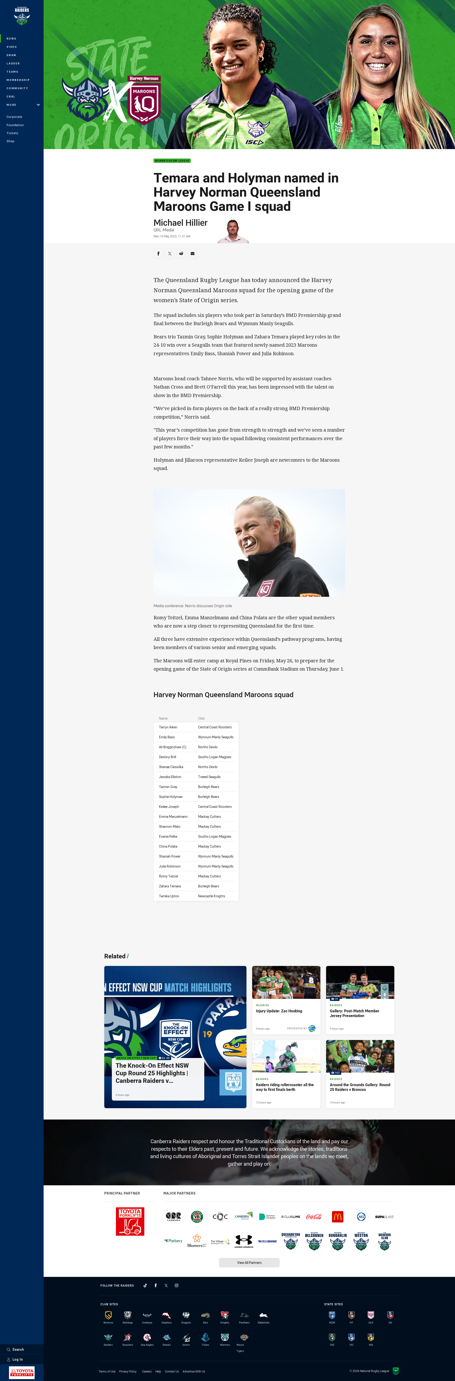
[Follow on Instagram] (176, 1285)
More (12, 104)
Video (12, 47)
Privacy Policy (127, 1371)
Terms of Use (107, 1371)
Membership (18, 80)
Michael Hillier (181, 222)
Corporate (14, 117)
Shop (10, 141)
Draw (12, 55)
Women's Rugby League (172, 160)
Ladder (13, 63)
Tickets (12, 133)
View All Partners (249, 1262)
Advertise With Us (194, 1371)
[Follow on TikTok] (145, 1285)
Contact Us (172, 1371)
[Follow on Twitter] (166, 1285)
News (12, 38)
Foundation (15, 125)
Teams (13, 71)
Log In (18, 1359)
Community (17, 88)
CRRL (11, 96)
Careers (147, 1371)
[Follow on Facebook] (156, 1285)
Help (158, 1371)
